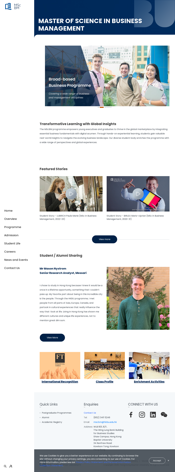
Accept (157, 460)
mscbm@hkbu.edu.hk (105, 422)
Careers (10, 252)
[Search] (5, 466)
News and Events (16, 260)
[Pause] (110, 107)
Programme (12, 227)
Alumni (45, 417)
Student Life (12, 243)
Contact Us (12, 268)
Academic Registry (52, 422)
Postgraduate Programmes (56, 412)
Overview (10, 219)
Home (8, 211)
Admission (11, 235)
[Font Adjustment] (10, 466)
